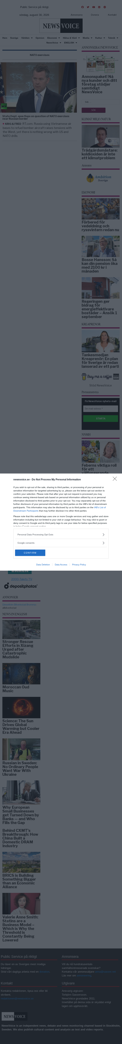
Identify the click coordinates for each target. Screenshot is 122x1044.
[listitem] (61, 534)
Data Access (61, 564)
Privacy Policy (79, 564)
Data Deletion (43, 564)
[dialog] (61, 522)
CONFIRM (30, 552)
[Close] (116, 480)
